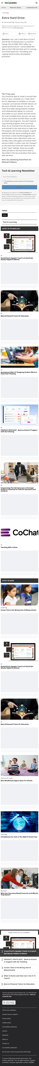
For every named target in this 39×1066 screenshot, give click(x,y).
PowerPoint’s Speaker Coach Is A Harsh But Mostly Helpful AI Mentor (20, 952)
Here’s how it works (18, 27)
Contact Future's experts (10, 1014)
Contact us (5, 1043)
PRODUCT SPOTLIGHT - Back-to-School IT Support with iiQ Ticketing (20, 960)
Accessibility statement (9, 1027)
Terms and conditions (9, 1010)
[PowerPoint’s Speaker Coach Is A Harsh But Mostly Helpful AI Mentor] (19, 946)
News (5, 215)
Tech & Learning (9, 22)
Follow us (23, 33)
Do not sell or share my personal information (16, 1052)
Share (6, 33)
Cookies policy (6, 1023)
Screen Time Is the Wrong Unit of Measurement (17, 969)
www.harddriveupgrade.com (23, 136)
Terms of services (25, 192)
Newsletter (33, 33)
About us (5, 1039)
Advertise (5, 1035)
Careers (4, 1031)
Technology (5, 13)
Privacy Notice (27, 194)
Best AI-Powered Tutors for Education (19, 984)
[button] (2, 3)
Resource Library (15, 7)
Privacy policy (6, 1018)
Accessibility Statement (9, 1047)
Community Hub (32, 7)
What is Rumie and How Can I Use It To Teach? (19, 977)
